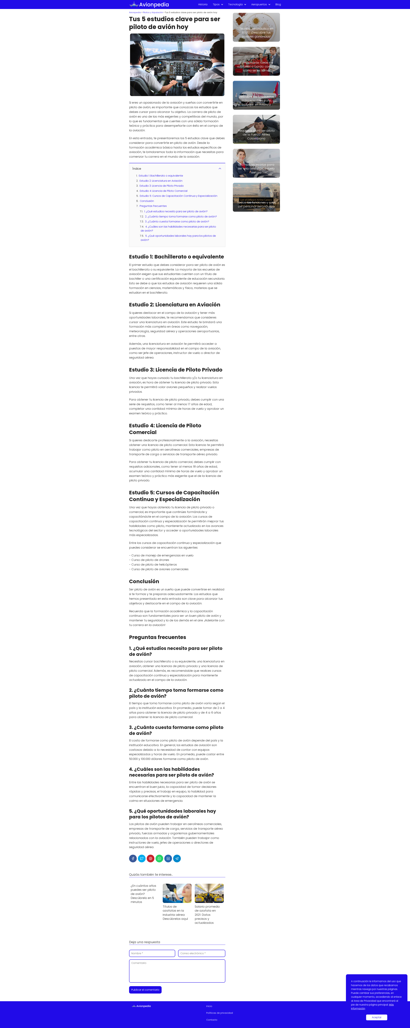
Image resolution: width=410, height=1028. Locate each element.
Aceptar (376, 1017)
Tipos (216, 4)
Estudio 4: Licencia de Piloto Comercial (163, 191)
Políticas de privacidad (219, 1013)
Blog (278, 4)
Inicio (209, 1006)
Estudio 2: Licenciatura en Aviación (161, 181)
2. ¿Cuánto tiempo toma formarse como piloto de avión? (181, 216)
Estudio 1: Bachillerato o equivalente (161, 176)
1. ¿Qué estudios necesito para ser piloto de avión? (176, 211)
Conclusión (147, 201)
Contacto (211, 1019)
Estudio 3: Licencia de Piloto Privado (162, 186)
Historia (202, 4)
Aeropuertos (259, 4)
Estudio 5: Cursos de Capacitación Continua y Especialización (178, 196)
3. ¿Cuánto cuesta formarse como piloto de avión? (177, 221)
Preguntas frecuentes (153, 206)
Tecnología (235, 4)
